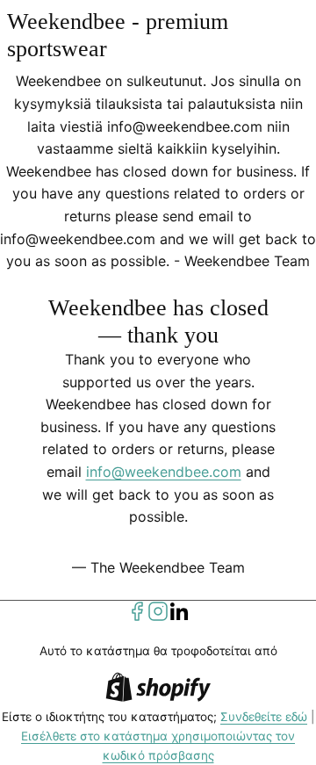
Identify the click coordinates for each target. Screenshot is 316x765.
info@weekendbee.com (163, 471)
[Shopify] (158, 690)
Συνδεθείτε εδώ (263, 717)
